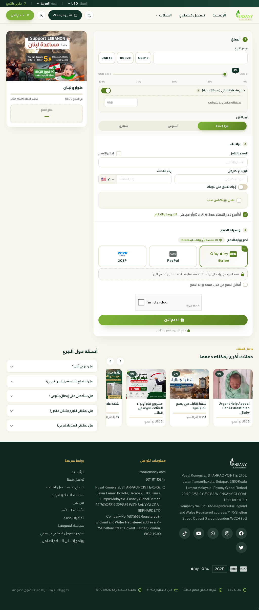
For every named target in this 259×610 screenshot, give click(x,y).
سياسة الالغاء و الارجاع (68, 495)
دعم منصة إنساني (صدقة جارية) (221, 90)
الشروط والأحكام (166, 214)
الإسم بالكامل (239, 153)
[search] (89, 15)
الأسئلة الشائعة (72, 510)
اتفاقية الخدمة (73, 518)
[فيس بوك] (241, 533)
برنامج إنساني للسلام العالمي (63, 541)
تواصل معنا (75, 479)
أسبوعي (173, 125)
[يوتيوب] (198, 533)
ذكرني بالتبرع (14, 3)
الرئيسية (219, 15)
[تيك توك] (184, 533)
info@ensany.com (152, 472)
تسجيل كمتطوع (192, 15)
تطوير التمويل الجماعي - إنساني (62, 533)
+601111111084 (155, 479)
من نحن (78, 502)
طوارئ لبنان (73, 88)
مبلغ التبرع (241, 48)
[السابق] (120, 361)
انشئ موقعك (62, 15)
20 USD (125, 57)
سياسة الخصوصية (70, 525)
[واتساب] (213, 533)
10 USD (143, 57)
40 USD (106, 57)
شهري (123, 125)
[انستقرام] (227, 533)
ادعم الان (18, 15)
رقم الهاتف (164, 170)
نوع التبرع (242, 116)
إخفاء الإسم (106, 153)
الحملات (165, 15)
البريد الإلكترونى (238, 170)
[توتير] (241, 547)
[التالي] (110, 361)
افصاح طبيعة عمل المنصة (65, 487)
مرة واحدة (222, 125)
